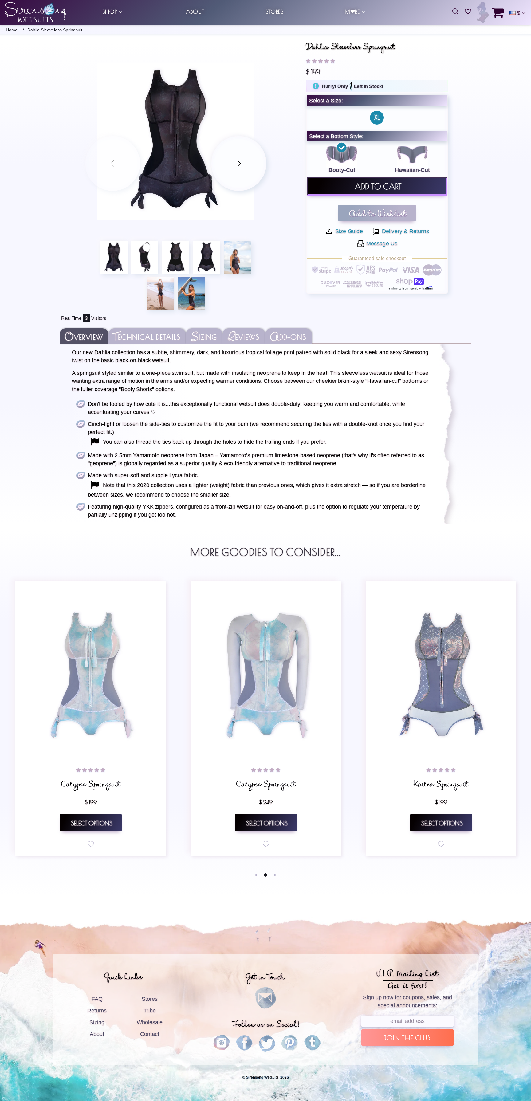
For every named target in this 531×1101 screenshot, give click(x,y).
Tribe (150, 1011)
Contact (149, 1034)
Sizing (96, 1022)
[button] (320, 61)
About (97, 1034)
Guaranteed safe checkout (377, 258)
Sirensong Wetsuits (35, 12)
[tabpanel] (90, 718)
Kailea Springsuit (90, 786)
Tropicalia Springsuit (266, 786)
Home (12, 30)
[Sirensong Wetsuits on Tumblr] (312, 1043)
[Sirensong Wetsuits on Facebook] (244, 1043)
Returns (97, 1011)
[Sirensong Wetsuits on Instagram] (221, 1043)
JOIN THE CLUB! (407, 1038)
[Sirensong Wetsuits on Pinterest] (289, 1043)
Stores (150, 999)
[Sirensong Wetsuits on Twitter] (267, 1043)
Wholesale (150, 1022)
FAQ (97, 999)
